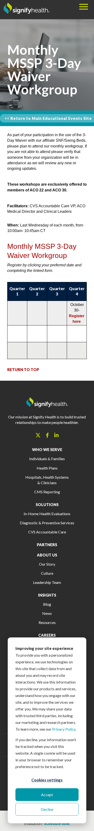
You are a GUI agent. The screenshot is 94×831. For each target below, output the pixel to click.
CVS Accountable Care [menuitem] (47, 532)
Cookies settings (47, 780)
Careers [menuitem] (47, 635)
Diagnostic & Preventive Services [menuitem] (47, 522)
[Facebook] (47, 435)
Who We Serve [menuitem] (47, 449)
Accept (47, 794)
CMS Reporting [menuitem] (47, 491)
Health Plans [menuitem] (47, 468)
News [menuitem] (47, 613)
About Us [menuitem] (47, 555)
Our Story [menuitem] (47, 564)
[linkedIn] (56, 435)
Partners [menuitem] (47, 544)
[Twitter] (37, 435)
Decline (47, 809)
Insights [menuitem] (47, 595)
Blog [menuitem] (47, 604)
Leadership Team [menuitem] (47, 582)
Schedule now (56, 823)
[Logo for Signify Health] (26, 11)
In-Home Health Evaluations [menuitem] (47, 513)
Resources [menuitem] (47, 622)
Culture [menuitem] (47, 573)
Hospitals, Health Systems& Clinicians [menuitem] (47, 480)
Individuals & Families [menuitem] (47, 458)
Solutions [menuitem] (47, 504)
